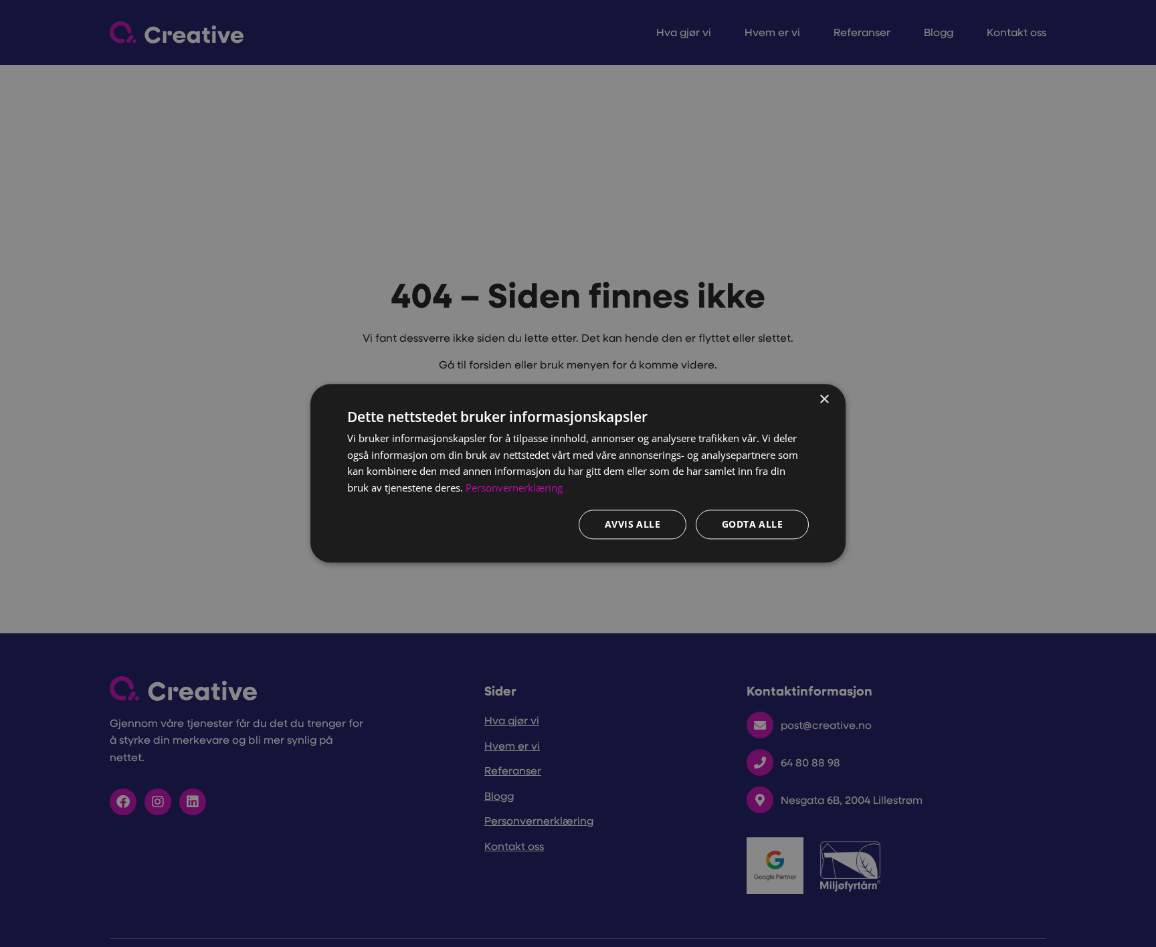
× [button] (824, 400)
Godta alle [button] (752, 524)
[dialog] (578, 473)
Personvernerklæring (514, 488)
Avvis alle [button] (632, 524)
